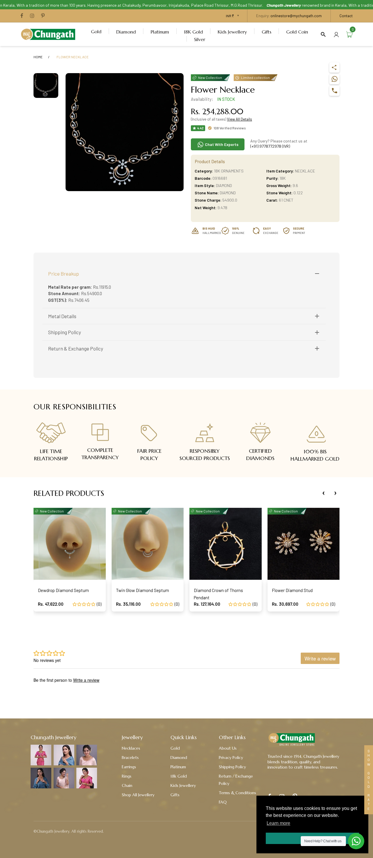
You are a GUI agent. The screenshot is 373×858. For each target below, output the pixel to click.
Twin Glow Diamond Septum (142, 590)
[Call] (334, 91)
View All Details (239, 119)
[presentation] (323, 493)
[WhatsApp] (334, 79)
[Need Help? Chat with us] (356, 841)
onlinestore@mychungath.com (296, 15)
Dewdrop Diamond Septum (63, 590)
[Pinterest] (43, 16)
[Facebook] (21, 16)
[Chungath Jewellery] (49, 33)
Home (38, 57)
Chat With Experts (221, 144)
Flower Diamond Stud (292, 590)
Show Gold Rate (369, 780)
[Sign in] (336, 34)
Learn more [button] (278, 823)
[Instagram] (32, 16)
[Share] (334, 67)
